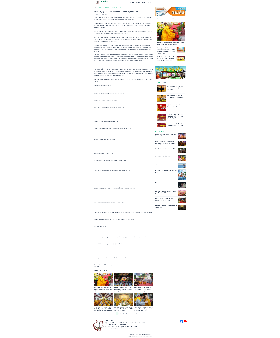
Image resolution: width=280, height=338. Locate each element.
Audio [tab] (164, 82)
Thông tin (131, 2)
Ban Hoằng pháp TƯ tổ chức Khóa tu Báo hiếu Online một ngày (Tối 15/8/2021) (175, 116)
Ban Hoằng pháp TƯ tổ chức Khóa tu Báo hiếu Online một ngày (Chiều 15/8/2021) (175, 125)
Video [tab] (158, 82)
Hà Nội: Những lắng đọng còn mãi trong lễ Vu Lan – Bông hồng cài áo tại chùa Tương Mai (143, 308)
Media (143, 2)
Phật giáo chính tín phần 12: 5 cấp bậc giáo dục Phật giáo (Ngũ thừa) (175, 88)
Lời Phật (157, 164)
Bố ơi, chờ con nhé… (161, 182)
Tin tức (138, 2)
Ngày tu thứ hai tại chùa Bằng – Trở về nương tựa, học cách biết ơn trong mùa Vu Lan (123, 289)
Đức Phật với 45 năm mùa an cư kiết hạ (166, 148)
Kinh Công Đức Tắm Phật (162, 156)
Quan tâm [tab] (159, 19)
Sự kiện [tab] (167, 19)
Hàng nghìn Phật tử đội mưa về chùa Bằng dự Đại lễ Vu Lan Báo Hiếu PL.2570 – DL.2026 (103, 289)
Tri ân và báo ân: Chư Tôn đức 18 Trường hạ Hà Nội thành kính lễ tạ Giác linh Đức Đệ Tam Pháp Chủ (103, 308)
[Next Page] (133, 313)
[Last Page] (136, 313)
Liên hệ (149, 2)
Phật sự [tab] (174, 19)
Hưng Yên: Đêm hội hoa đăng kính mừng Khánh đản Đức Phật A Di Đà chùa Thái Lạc (165, 143)
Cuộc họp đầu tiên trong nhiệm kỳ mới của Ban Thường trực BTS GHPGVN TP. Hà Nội (123, 308)
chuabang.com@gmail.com (135, 328)
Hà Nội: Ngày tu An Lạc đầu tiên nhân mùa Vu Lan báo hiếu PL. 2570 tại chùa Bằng (143, 289)
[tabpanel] (171, 43)
